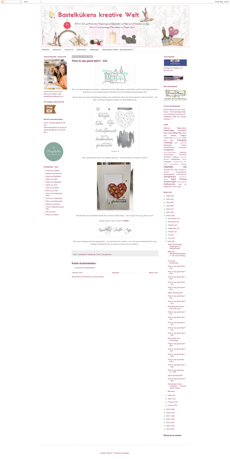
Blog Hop (177, 133)
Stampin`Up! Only (171, 170)
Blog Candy (168, 133)
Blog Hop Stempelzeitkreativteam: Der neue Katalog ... (177, 255)
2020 (168, 216)
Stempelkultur (170, 177)
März (170, 399)
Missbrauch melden (172, 435)
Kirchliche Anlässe (171, 157)
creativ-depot (176, 186)
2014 (168, 426)
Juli (169, 235)
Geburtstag (183, 143)
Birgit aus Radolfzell (53, 176)
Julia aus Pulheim (52, 188)
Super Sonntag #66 (175, 293)
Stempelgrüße (169, 174)
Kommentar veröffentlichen (85, 268)
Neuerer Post (77, 273)
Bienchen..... (172, 391)
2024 (168, 202)
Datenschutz (81, 50)
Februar (171, 402)
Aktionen (167, 128)
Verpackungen (170, 182)
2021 (168, 212)
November (172, 222)
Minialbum (166, 159)
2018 (168, 413)
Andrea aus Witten (53, 170)
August (171, 232)
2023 (168, 206)
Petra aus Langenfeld (54, 198)
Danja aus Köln (51, 179)
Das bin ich (69, 50)
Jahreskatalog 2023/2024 (175, 155)
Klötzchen (183, 157)
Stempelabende (181, 172)
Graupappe (182, 147)
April (170, 395)
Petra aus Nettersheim (54, 201)
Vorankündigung (181, 182)
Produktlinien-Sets (177, 161)
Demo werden (178, 138)
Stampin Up (91, 254)
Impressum (57, 50)
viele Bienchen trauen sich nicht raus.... (176, 307)
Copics (183, 135)
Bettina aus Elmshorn (54, 173)
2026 (168, 196)
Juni (170, 238)
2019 (168, 409)
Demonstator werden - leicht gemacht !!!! (117, 50)
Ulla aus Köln (51, 212)
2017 (168, 416)
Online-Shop (119, 215)
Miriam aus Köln (52, 191)
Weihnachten (169, 184)
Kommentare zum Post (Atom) (92, 277)
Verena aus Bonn (52, 215)
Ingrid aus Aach (52, 185)
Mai (169, 241)
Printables (167, 162)
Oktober (171, 225)
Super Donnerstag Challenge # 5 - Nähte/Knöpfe (175, 246)
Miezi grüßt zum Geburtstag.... (174, 339)
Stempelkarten (181, 174)
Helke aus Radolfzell (53, 182)
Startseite (45, 50)
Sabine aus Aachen (53, 204)
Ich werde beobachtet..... (174, 262)
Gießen (183, 145)
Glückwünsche (169, 147)
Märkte (184, 159)
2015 (168, 422)
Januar (171, 405)
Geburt (176, 143)
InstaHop (183, 152)
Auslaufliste (82, 254)
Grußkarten (169, 150)
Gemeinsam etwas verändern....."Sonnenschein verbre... (177, 386)
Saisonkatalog (174, 164)
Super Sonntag (178, 179)
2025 (168, 199)
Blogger (126, 453)
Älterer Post (153, 273)
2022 (168, 209)
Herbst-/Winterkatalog (170, 152)
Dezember (172, 218)
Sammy (183, 164)
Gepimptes (168, 145)
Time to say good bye (103, 254)
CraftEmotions (169, 138)
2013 (168, 429)
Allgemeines (181, 128)
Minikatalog (175, 159)
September (172, 228)
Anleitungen (94, 50)
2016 (168, 419)
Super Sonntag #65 (175, 375)
